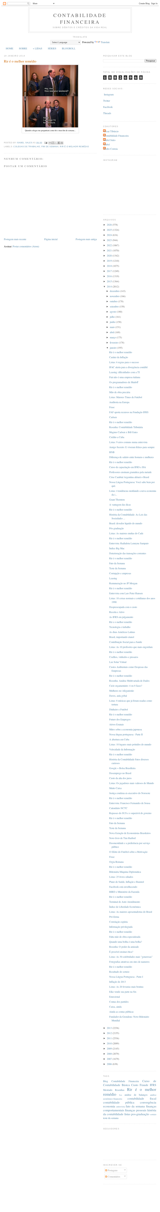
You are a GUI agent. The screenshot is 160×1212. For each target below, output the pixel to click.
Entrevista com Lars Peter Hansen (126, 593)
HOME (9, 48)
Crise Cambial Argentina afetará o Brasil (129, 477)
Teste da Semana (117, 568)
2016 (109, 276)
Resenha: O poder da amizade (124, 946)
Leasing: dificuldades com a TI (124, 372)
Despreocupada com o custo (123, 607)
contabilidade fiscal (142, 1098)
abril (112, 332)
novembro (115, 296)
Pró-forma (114, 916)
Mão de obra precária (119, 392)
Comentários (113, 1176)
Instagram (109, 94)
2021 (109, 250)
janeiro (113, 347)
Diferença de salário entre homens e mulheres (131, 457)
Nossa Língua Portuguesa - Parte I (126, 976)
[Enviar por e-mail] (50, 142)
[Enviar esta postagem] (45, 143)
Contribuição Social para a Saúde (125, 642)
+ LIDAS (37, 48)
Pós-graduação (116, 528)
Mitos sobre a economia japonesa (125, 729)
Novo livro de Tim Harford (122, 838)
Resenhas (119, 1089)
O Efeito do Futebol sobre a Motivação (128, 851)
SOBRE (23, 48)
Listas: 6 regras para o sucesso (124, 362)
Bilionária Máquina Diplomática (125, 871)
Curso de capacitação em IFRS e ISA (127, 467)
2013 (109, 1027)
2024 (109, 235)
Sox (120, 1095)
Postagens (112, 1170)
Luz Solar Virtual (117, 662)
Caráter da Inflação (118, 357)
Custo (134, 1085)
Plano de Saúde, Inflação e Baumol (126, 881)
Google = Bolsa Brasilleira (122, 768)
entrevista (120, 1106)
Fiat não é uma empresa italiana (124, 377)
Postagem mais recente (15, 239)
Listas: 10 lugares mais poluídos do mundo (130, 744)
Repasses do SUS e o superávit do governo (130, 813)
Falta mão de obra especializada (124, 936)
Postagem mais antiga (86, 239)
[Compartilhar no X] (56, 142)
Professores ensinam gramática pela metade (130, 472)
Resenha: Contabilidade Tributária (126, 427)
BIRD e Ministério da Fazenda (124, 891)
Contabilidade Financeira (80, 18)
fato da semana (135, 1106)
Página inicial (51, 239)
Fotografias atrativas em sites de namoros (129, 961)
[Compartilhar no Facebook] (58, 142)
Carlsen (113, 417)
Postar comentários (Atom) (26, 246)
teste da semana (110, 1118)
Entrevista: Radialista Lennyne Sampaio (129, 543)
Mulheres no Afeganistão (121, 690)
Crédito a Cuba (116, 437)
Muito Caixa (115, 788)
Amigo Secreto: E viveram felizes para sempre (132, 447)
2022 (109, 245)
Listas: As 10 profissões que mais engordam (130, 647)
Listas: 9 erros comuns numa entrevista (128, 442)
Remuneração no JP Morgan (123, 583)
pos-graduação (140, 1114)
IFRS (153, 1085)
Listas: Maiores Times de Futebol (125, 397)
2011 (109, 1038)
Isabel (107, 144)
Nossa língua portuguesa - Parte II (126, 734)
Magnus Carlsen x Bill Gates (123, 432)
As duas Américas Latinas (122, 632)
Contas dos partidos (119, 1001)
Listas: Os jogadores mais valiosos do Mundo (131, 783)
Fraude (144, 1085)
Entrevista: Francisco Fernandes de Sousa (129, 803)
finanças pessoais (135, 1110)
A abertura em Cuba (119, 739)
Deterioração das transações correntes (127, 553)
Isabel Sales (109, 140)
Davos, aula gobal (118, 695)
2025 (109, 229)
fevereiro (114, 342)
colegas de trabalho (26, 147)
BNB (112, 452)
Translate (105, 42)
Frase (112, 407)
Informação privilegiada (120, 926)
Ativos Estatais (116, 724)
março (113, 337)
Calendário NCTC (118, 808)
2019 (109, 260)
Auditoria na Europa (119, 402)
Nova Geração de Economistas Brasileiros (130, 833)
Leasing (113, 578)
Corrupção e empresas (120, 573)
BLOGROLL (68, 48)
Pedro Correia (111, 148)
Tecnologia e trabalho (119, 627)
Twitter (106, 100)
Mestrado (107, 1089)
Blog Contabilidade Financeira (121, 1081)
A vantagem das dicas (120, 504)
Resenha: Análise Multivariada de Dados (129, 680)
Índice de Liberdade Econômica (125, 906)
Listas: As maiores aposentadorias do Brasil (130, 911)
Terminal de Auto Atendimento (124, 901)
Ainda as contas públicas (121, 1011)
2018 (109, 265)
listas (127, 1114)
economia (109, 1106)
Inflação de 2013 (117, 981)
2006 (109, 1064)
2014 (109, 286)
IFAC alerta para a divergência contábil (128, 367)
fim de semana (50, 147)
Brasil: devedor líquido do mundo (125, 523)
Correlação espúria (118, 921)
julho (112, 316)
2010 (109, 1043)
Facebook (108, 107)
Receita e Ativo (116, 612)
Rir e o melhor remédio (120, 622)
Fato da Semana (117, 563)
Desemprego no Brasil (120, 773)
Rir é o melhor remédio (74, 147)
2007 (109, 1058)
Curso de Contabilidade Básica (129, 1083)
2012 (109, 1033)
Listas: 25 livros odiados (121, 876)
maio (112, 327)
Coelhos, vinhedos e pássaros (123, 657)
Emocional (114, 996)
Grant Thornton (117, 499)
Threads (107, 113)
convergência (148, 1102)
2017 (109, 271)
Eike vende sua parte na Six (122, 991)
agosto (113, 311)
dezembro (115, 291)
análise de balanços (136, 1094)
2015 (109, 281)
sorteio (153, 1114)
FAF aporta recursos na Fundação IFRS (128, 412)
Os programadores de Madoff (123, 382)
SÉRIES (52, 48)
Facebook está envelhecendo (123, 886)
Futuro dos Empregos (119, 719)
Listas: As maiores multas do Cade (126, 533)
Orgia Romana (116, 861)
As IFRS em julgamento (121, 617)
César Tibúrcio (111, 131)
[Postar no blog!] (53, 142)
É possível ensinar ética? (121, 951)
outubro (114, 301)
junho (113, 321)
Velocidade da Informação (122, 749)
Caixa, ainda (115, 1006)
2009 (109, 1048)
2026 (109, 224)
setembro (114, 306)
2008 (109, 1053)
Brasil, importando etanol (121, 637)
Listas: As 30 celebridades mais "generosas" (131, 956)
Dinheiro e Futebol (118, 709)
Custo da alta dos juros (120, 778)
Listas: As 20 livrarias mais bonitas (126, 986)
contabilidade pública (118, 1102)
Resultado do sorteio (119, 971)
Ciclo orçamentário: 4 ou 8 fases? (125, 685)
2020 (109, 255)
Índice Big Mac (117, 548)
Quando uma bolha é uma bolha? (125, 941)
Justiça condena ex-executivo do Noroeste (129, 793)
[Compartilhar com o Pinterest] (61, 142)
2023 (109, 240)
